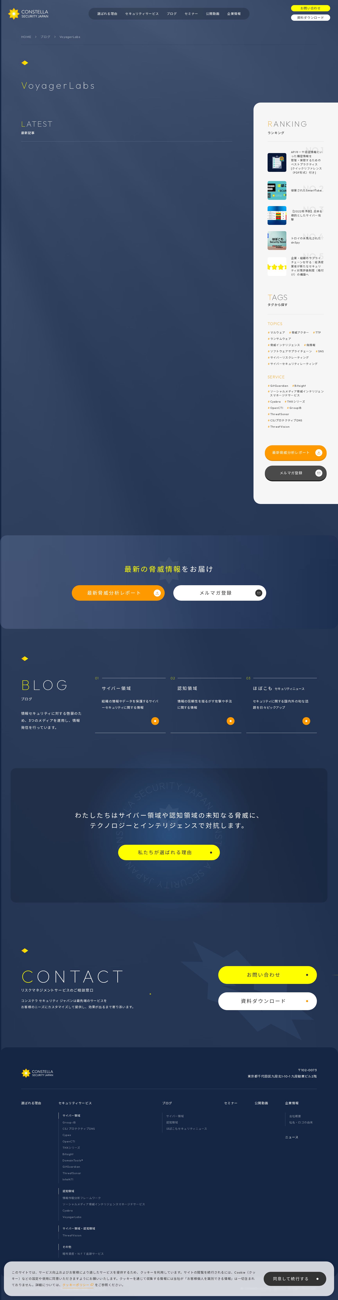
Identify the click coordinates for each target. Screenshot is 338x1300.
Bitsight (300, 386)
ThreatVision (280, 426)
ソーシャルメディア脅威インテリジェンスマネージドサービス (297, 393)
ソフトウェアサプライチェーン (291, 351)
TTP (318, 332)
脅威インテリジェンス (285, 345)
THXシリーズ (296, 401)
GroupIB (295, 408)
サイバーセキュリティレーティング (294, 364)
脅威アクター (300, 332)
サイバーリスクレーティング (289, 357)
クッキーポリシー (75, 1285)
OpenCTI (276, 408)
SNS (321, 351)
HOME (26, 37)
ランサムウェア (280, 339)
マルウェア (277, 332)
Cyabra (275, 401)
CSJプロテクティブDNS (286, 420)
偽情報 (311, 345)
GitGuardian (279, 386)
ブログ (45, 37)
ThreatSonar (279, 414)
